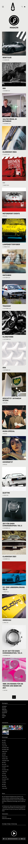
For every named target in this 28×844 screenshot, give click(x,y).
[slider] (13, 838)
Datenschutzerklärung (6, 818)
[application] (14, 833)
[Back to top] (24, 840)
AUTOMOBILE (4, 711)
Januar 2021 (4, 777)
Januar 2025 (4, 745)
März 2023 (4, 764)
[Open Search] (22, 6)
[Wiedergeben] (4, 839)
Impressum (4, 817)
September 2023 (5, 760)
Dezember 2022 (5, 766)
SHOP (3, 717)
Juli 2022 (4, 768)
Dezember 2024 (5, 747)
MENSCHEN (4, 709)
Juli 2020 (4, 780)
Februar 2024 (4, 756)
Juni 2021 (4, 773)
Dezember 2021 (5, 769)
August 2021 (4, 771)
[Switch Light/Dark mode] (25, 6)
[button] (14, 833)
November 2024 (5, 749)
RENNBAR (4, 715)
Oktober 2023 (5, 758)
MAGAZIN (4, 708)
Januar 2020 (4, 788)
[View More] (14, 697)
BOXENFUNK (4, 712)
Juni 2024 (4, 753)
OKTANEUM (4, 706)
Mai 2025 (4, 742)
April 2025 (4, 744)
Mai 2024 (4, 755)
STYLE (3, 714)
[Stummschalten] (22, 839)
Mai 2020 (4, 784)
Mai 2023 (4, 762)
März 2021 (4, 775)
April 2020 (4, 786)
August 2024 (4, 751)
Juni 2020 (4, 782)
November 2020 (5, 779)
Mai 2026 (4, 740)
